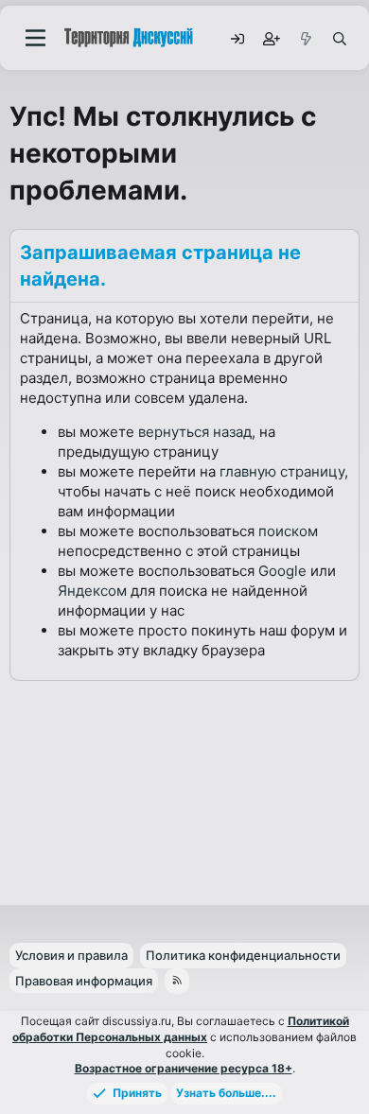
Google (282, 571)
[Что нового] (305, 38)
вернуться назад (195, 432)
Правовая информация (83, 980)
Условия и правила (71, 955)
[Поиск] (339, 38)
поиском (288, 531)
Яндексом (92, 591)
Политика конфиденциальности (243, 955)
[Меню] (35, 38)
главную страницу (282, 471)
